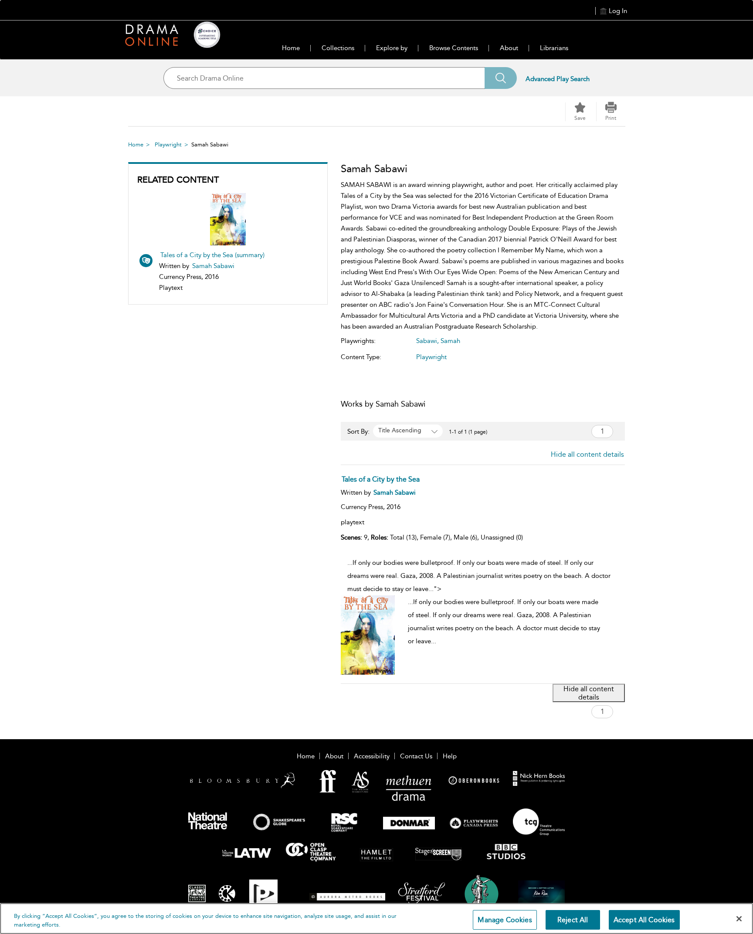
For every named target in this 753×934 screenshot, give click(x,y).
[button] (611, 111)
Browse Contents (453, 48)
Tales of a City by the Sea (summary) (212, 255)
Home (291, 48)
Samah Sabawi (213, 266)
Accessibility (372, 756)
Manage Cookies (505, 920)
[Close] (739, 918)
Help (450, 756)
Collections (338, 48)
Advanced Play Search (558, 79)
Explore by (391, 48)
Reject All (572, 920)
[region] (376, 918)
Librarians (554, 48)
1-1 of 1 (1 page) (468, 432)
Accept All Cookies (644, 920)
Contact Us (416, 756)
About (509, 48)
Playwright (168, 144)
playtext (352, 522)
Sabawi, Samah (438, 341)
